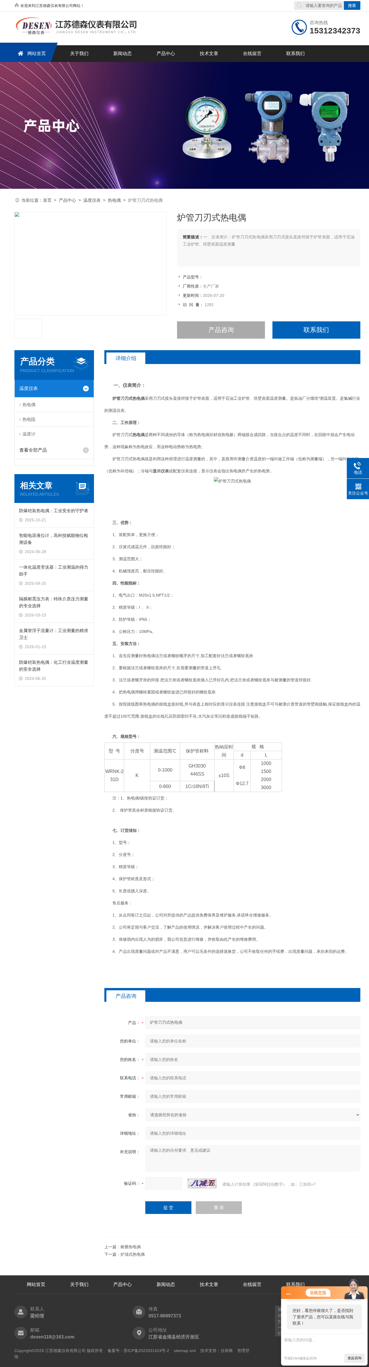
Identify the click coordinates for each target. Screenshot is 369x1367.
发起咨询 (355, 1358)
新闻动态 (122, 53)
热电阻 (28, 419)
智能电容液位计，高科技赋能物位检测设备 (53, 539)
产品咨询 (221, 329)
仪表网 (227, 1350)
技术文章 (209, 53)
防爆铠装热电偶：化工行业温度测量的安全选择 (53, 666)
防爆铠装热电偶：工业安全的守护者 (53, 510)
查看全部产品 (33, 450)
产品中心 (166, 53)
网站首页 (36, 53)
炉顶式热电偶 (133, 1254)
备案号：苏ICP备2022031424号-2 (138, 1350)
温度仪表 (92, 200)
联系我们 (295, 53)
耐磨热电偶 (131, 1247)
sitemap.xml (185, 1350)
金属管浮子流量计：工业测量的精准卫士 (53, 634)
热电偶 (114, 200)
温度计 (28, 433)
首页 (47, 200)
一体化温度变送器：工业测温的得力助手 (53, 570)
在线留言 (252, 53)
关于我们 (79, 53)
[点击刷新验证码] (202, 1183)
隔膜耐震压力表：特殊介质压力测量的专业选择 (53, 602)
